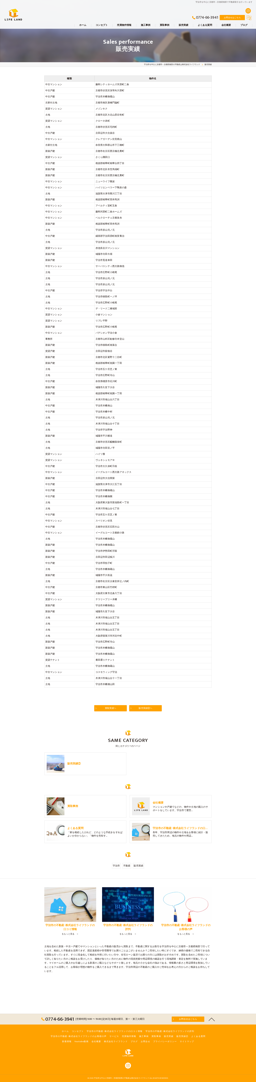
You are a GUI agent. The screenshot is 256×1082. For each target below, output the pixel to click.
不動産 (127, 866)
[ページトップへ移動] (212, 1019)
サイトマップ (187, 1041)
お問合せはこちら (232, 17)
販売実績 (138, 866)
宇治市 (116, 866)
